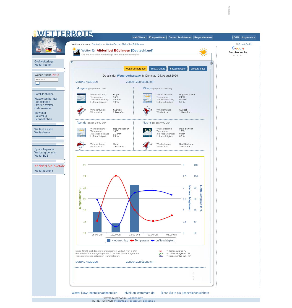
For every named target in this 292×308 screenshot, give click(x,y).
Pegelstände (42, 102)
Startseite (97, 44)
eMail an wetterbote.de (139, 293)
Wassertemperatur (45, 98)
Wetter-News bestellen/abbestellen (94, 293)
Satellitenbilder (43, 94)
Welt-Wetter (139, 37)
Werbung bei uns (45, 152)
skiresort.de (149, 301)
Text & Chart (157, 68)
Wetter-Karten (43, 64)
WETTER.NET (135, 298)
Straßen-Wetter (43, 105)
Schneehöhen (43, 119)
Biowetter (40, 112)
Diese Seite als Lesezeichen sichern (185, 293)
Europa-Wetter (157, 37)
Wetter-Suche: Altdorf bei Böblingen (125, 44)
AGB (236, 37)
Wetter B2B (41, 155)
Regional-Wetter (203, 37)
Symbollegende (44, 149)
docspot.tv (135, 301)
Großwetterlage (44, 61)
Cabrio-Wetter (43, 108)
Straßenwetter (177, 68)
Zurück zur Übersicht (140, 82)
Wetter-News (42, 132)
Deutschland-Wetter (180, 37)
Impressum (248, 37)
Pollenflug (40, 116)
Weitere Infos (198, 68)
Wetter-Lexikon (43, 129)
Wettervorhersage (135, 68)
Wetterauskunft (43, 170)
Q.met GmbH (245, 44)
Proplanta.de (121, 301)
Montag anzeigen (87, 82)
